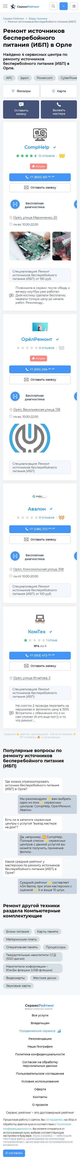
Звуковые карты (18, 986)
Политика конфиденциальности (40, 1054)
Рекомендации (40, 1039)
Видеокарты (15, 978)
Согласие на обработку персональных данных (40, 1064)
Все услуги (40, 1015)
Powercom (45, 78)
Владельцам (40, 1023)
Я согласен (14, 1153)
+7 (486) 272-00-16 (42, 529)
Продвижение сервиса (37, 1031)
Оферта (40, 1089)
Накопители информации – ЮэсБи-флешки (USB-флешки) (29, 968)
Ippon (25, 78)
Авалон (37, 509)
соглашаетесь (54, 1119)
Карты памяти (47, 931)
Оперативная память (22, 947)
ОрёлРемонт (36, 339)
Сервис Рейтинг (13, 18)
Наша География (40, 1046)
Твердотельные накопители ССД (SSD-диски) (31, 957)
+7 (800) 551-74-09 (42, 177)
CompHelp (36, 147)
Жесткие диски (44, 978)
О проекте (40, 1105)
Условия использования (40, 1081)
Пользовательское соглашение (40, 1073)
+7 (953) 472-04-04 (42, 655)
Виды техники (38, 18)
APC (9, 78)
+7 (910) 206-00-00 (42, 369)
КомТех (36, 631)
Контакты (40, 1097)
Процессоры (56, 947)
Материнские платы (21, 939)
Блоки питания (17, 931)
